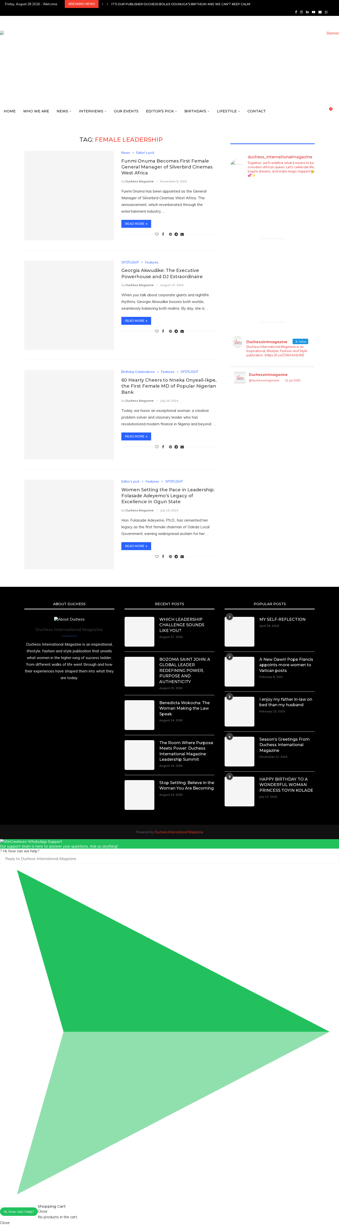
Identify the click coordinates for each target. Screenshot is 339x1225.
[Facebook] (296, 12)
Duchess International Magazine (179, 832)
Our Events (126, 111)
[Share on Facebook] (163, 234)
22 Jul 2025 (292, 380)
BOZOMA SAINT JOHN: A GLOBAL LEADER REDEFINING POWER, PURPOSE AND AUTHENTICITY (184, 670)
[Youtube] (313, 12)
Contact (256, 111)
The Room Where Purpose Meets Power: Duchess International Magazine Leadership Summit (186, 751)
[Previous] (102, 4)
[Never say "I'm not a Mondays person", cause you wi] (305, 209)
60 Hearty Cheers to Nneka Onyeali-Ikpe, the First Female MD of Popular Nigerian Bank (168, 386)
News (62, 111)
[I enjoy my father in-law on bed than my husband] (239, 712)
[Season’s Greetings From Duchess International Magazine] (239, 751)
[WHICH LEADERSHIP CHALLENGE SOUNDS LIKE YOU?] (139, 632)
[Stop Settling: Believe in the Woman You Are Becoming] (139, 795)
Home (10, 111)
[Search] (336, 111)
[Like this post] (157, 234)
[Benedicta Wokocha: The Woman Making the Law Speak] (139, 715)
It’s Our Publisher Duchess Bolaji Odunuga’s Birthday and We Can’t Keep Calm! (180, 4)
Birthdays (195, 111)
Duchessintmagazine (268, 374)
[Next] (107, 4)
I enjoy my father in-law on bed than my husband (285, 702)
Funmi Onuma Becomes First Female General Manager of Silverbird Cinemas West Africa (166, 167)
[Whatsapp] (326, 12)
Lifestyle (227, 111)
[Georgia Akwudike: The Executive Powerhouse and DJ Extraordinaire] (69, 305)
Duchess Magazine (140, 181)
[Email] (320, 12)
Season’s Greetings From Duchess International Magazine (284, 745)
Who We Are (36, 111)
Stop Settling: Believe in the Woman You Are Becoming (186, 785)
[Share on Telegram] (176, 234)
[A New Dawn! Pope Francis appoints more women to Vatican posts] (239, 672)
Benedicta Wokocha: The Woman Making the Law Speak (184, 708)
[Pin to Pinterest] (170, 234)
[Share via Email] (182, 234)
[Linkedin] (307, 12)
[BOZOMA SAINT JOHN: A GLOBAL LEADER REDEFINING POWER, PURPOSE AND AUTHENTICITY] (139, 672)
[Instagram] (301, 12)
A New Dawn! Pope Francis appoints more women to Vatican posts (286, 665)
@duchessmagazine (264, 380)
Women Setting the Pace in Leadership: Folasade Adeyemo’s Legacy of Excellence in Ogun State (167, 496)
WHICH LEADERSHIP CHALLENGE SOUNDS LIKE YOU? (181, 625)
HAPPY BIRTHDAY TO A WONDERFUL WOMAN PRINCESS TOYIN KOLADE (286, 785)
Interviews (91, 111)
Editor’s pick (160, 111)
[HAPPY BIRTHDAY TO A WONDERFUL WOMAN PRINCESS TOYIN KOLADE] (239, 791)
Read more (134, 224)
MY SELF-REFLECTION (282, 619)
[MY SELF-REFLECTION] (239, 632)
